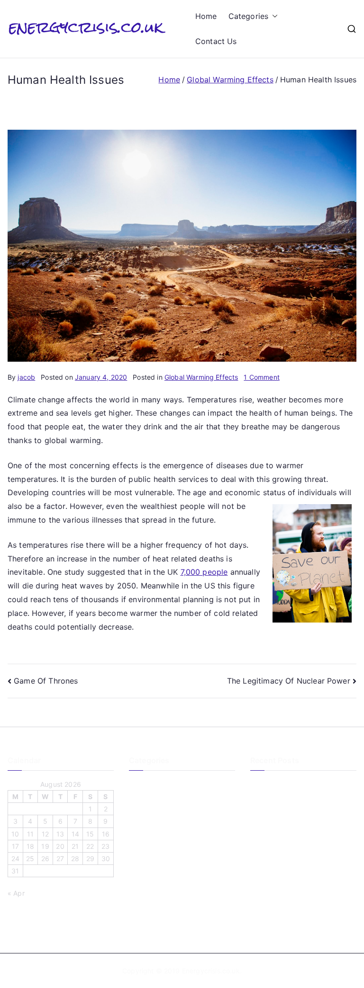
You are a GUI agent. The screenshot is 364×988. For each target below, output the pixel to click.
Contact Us (216, 41)
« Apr (16, 893)
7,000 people (204, 572)
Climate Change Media (164, 784)
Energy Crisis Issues (160, 800)
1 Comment (261, 377)
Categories (248, 16)
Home (206, 16)
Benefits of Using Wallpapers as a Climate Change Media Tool (303, 818)
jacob (26, 377)
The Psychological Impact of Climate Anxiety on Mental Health (302, 790)
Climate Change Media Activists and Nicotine (300, 845)
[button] (273, 16)
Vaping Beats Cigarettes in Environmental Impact (292, 873)
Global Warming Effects (201, 377)
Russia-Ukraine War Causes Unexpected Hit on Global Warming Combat (293, 906)
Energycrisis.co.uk (211, 971)
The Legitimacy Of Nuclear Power (288, 680)
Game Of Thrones (46, 680)
